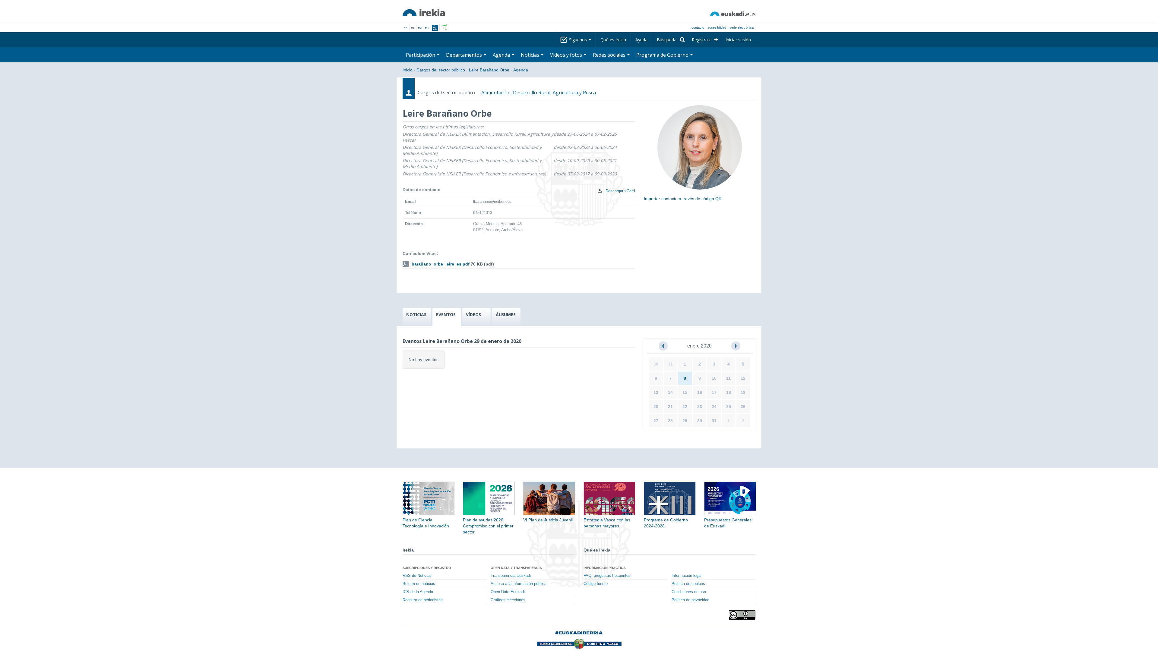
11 (728, 378)
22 (684, 406)
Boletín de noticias (419, 584)
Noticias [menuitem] (530, 55)
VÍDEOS (473, 314)
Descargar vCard (619, 191)
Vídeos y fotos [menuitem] (566, 55)
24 (714, 406)
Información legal (686, 576)
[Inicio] (424, 12)
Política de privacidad (690, 600)
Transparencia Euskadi (511, 576)
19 (743, 392)
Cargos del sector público (440, 70)
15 (684, 392)
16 (699, 392)
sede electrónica (741, 27)
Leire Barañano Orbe (489, 70)
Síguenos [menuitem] (578, 39)
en (427, 27)
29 (684, 420)
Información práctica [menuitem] (605, 568)
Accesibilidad (716, 27)
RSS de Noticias (417, 576)
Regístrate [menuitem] (702, 39)
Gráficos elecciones (508, 600)
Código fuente (596, 584)
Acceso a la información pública (518, 584)
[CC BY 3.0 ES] (742, 615)
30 (655, 364)
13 (655, 392)
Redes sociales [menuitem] (610, 55)
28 (670, 420)
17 (714, 392)
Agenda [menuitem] (502, 55)
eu (420, 27)
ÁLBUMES (506, 314)
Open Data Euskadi (508, 592)
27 (655, 420)
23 (699, 406)
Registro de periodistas (423, 600)
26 (743, 406)
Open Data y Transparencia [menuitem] (516, 568)
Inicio (408, 70)
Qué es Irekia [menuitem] (613, 39)
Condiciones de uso (689, 592)
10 (714, 378)
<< (406, 27)
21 (670, 406)
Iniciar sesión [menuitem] (738, 39)
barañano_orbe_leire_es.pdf (441, 264)
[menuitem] (669, 39)
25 (728, 406)
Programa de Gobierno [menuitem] (663, 55)
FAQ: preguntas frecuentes (607, 576)
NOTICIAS (416, 314)
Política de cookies (688, 584)
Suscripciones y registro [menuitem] (427, 568)
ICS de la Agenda (418, 592)
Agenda (520, 70)
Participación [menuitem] (421, 55)
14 (670, 392)
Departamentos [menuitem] (464, 55)
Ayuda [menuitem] (641, 39)
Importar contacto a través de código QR (683, 198)
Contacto (697, 27)
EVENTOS (446, 314)
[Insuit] (435, 28)
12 (743, 378)
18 (728, 392)
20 (655, 406)
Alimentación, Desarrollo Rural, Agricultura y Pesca (538, 92)
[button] (663, 346)
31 (670, 364)
